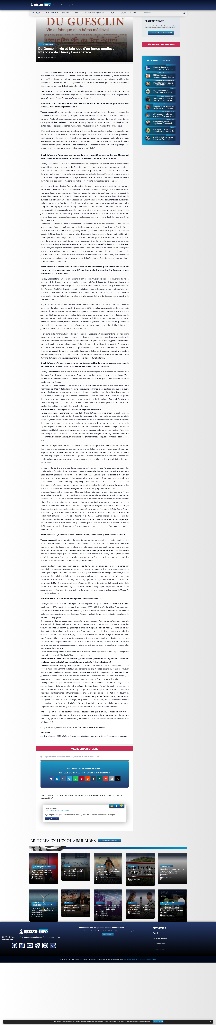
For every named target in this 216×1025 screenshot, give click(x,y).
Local (112, 13)
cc (42, 736)
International (52, 13)
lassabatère (95, 757)
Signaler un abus (52, 819)
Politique (36, 13)
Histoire (50, 44)
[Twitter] (22, 945)
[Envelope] (53, 945)
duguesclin (78, 757)
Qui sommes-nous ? (133, 959)
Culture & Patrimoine (94, 13)
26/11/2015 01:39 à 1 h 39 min (57, 811)
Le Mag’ (132, 13)
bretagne (52, 757)
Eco (77, 13)
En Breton (146, 13)
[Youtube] (30, 945)
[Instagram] (45, 945)
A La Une (43, 44)
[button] (184, 13)
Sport (123, 13)
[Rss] (37, 945)
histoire (87, 757)
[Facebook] (14, 945)
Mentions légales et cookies (148, 959)
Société (65, 13)
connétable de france (65, 757)
